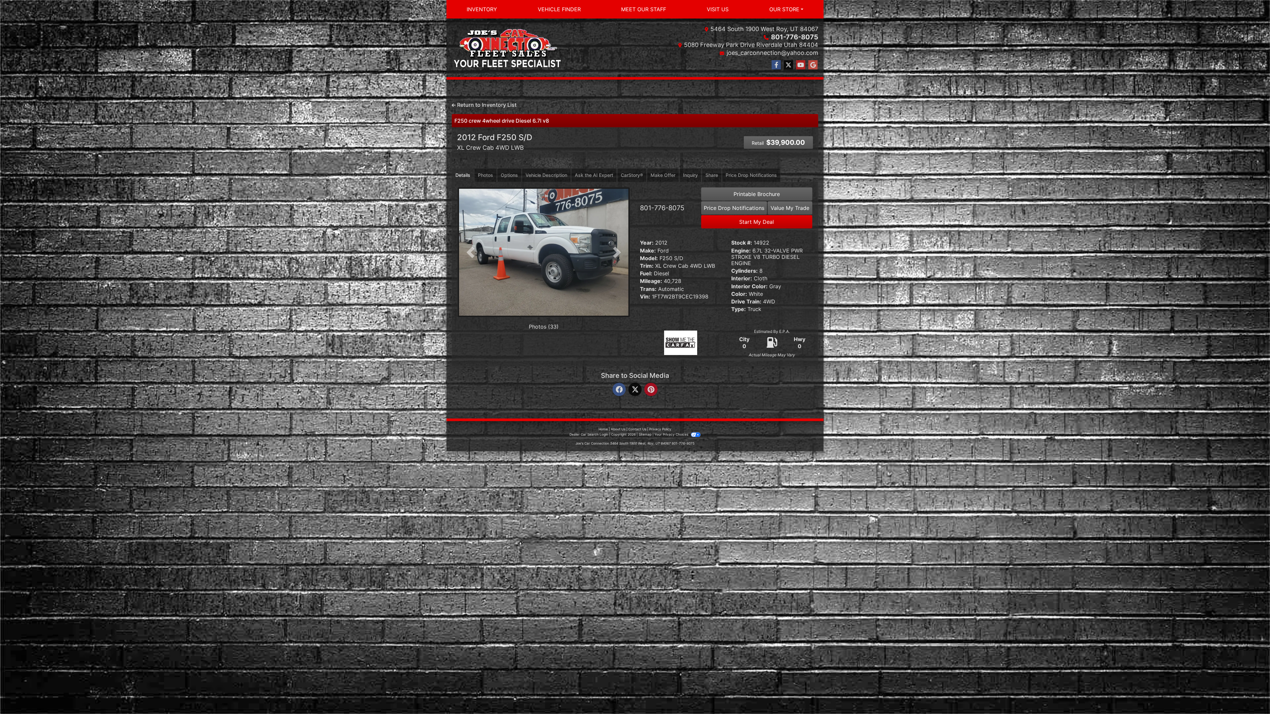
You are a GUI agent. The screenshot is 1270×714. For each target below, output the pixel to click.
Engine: (741, 251)
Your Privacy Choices (672, 434)
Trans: (648, 289)
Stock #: (741, 243)
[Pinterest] (650, 390)
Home (603, 429)
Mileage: (651, 281)
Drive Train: (746, 301)
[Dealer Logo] (507, 47)
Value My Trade (790, 208)
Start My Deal (756, 221)
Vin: (645, 297)
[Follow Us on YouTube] (800, 65)
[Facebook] (619, 390)
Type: (738, 309)
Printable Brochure (757, 194)
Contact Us (637, 429)
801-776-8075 (794, 37)
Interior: (741, 278)
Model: (649, 258)
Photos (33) (544, 326)
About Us (618, 429)
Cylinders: (744, 271)
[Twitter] (635, 390)
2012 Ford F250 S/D (494, 142)
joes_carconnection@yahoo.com (772, 52)
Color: (739, 294)
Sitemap (645, 434)
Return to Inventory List (486, 104)
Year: (647, 243)
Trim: (647, 266)
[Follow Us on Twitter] (788, 65)
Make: (648, 251)
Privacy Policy (660, 429)
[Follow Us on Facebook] (776, 65)
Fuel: (646, 273)
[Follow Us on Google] (813, 65)
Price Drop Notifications (734, 208)
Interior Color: (749, 286)
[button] (470, 252)
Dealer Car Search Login (589, 434)
